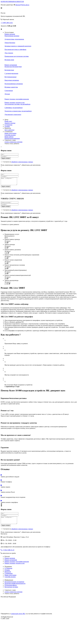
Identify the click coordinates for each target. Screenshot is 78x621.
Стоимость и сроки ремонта (10, 224)
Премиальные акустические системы (17, 56)
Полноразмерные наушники (14, 83)
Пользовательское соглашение (14, 582)
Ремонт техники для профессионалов (17, 99)
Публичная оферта (11, 585)
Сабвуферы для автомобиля (13, 107)
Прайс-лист (8, 121)
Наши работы (9, 137)
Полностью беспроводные (13, 66)
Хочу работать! (9, 130)
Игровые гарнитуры (11, 87)
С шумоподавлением (11, 73)
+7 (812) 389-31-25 (8, 550)
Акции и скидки (10, 123)
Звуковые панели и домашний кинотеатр (18, 46)
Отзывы (7, 126)
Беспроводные (9, 70)
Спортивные (9, 90)
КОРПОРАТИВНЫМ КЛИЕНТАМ (12, 1)
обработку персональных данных (22, 162)
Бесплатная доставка (11, 587)
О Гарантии (8, 125)
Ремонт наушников (11, 65)
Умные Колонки (10, 42)
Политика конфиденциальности (15, 583)
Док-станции (9, 53)
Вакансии (8, 571)
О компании (9, 573)
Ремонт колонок (10, 34)
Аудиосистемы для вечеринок (14, 39)
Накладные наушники (12, 80)
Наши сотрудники (10, 133)
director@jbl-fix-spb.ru (22, 5)
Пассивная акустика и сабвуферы (15, 49)
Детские (7, 94)
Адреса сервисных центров (13, 142)
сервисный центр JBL (18, 613)
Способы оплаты (10, 135)
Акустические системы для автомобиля (17, 104)
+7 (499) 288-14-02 (7, 22)
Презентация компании (12, 138)
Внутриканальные (10, 77)
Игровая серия (9, 60)
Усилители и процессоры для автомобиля (18, 111)
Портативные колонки (12, 36)
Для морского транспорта (13, 114)
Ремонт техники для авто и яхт (15, 102)
